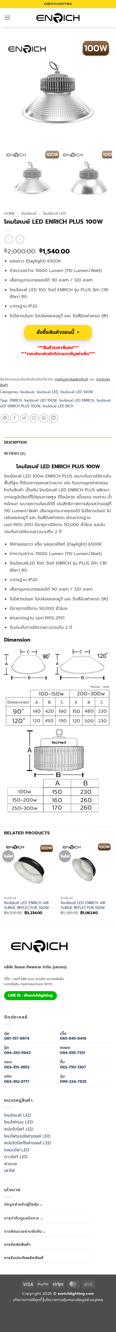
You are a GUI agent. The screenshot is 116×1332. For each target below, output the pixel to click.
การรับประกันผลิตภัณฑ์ (71, 379)
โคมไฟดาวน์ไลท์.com (11, 1319)
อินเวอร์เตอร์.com (57, 1326)
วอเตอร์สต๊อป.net (107, 1313)
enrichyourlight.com (35, 1307)
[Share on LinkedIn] (53, 418)
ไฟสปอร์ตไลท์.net (23, 1319)
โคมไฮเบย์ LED (54, 213)
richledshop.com (17, 1313)
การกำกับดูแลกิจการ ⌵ (23, 1218)
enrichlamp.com (22, 1307)
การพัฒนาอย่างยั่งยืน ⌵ (24, 1231)
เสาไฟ (9, 1170)
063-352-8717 (16, 1081)
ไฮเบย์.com (56, 1313)
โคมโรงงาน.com (92, 1307)
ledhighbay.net (60, 1307)
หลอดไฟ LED (16, 1150)
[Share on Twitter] (24, 418)
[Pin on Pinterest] (43, 418)
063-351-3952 (16, 1067)
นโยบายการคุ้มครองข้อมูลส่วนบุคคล (73, 1300)
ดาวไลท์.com (38, 1313)
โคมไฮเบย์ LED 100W (76, 392)
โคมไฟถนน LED (18, 1122)
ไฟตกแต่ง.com (67, 1326)
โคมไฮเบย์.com (34, 1319)
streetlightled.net (79, 1319)
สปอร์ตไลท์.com (47, 1313)
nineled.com (65, 1313)
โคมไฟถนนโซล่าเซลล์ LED (27, 1136)
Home (9, 213)
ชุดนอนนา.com (104, 1319)
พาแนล (10, 1164)
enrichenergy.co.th (92, 1319)
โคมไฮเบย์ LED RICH (58, 406)
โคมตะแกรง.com (84, 1313)
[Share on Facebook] (14, 418)
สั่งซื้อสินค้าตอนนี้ (58, 332)
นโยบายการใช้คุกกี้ (27, 1300)
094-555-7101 (72, 1053)
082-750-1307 (73, 1067)
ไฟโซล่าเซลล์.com (103, 1307)
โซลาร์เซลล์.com (45, 1326)
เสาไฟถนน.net (74, 1313)
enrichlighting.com (10, 1307)
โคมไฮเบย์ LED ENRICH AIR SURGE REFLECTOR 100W (83, 905)
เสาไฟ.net (58, 1319)
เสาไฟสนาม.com (28, 1313)
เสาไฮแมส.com (82, 1307)
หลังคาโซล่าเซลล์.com (79, 1326)
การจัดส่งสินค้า (17, 1244)
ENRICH (16, 400)
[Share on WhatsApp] (5, 418)
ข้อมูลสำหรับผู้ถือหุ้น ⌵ (23, 1204)
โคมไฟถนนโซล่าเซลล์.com (47, 1319)
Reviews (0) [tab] (15, 453)
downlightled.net (71, 1307)
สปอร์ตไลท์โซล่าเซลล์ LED (27, 1143)
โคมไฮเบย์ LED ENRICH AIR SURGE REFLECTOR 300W (26, 905)
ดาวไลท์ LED (16, 1157)
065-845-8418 (73, 1038)
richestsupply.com (48, 1307)
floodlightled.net (68, 1319)
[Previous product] (20, 239)
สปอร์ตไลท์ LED (18, 1129)
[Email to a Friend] (34, 418)
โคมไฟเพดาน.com (95, 1313)
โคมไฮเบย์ (28, 213)
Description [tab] (15, 442)
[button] (7, 17)
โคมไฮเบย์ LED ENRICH (76, 400)
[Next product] (9, 239)
